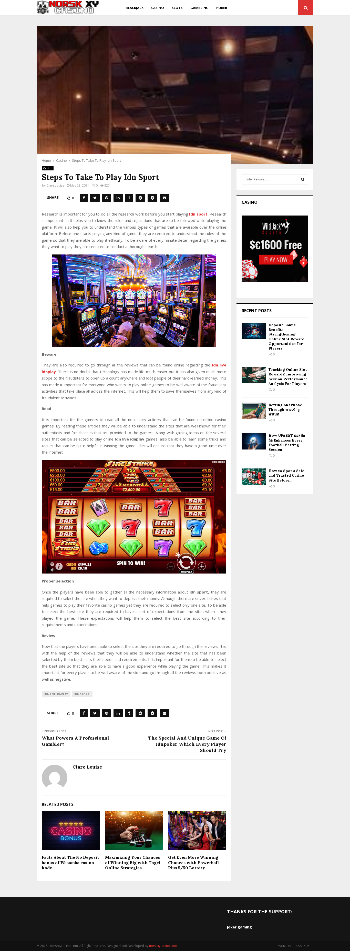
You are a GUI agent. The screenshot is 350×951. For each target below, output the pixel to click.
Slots (177, 7)
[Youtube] (274, 8)
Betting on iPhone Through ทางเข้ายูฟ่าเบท (285, 409)
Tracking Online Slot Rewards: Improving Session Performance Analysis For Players (288, 376)
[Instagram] (268, 8)
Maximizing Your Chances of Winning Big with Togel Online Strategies (132, 863)
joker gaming (239, 927)
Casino (157, 7)
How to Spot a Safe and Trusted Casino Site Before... (286, 475)
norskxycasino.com (163, 946)
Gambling (199, 7)
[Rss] (292, 8)
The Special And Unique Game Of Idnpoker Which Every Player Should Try (187, 744)
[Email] (280, 8)
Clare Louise (55, 185)
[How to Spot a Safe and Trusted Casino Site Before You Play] (254, 476)
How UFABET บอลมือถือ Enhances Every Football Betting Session (287, 442)
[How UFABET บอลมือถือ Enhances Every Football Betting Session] (254, 441)
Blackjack (134, 7)
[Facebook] (256, 8)
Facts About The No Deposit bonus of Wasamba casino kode (70, 863)
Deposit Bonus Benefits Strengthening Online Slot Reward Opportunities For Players (286, 337)
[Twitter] (262, 8)
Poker (221, 7)
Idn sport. (82, 694)
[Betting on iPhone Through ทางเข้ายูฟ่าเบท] (254, 411)
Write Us (284, 946)
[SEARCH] (302, 179)
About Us (302, 946)
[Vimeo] (286, 8)
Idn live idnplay (56, 694)
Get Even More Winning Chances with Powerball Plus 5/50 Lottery (193, 863)
